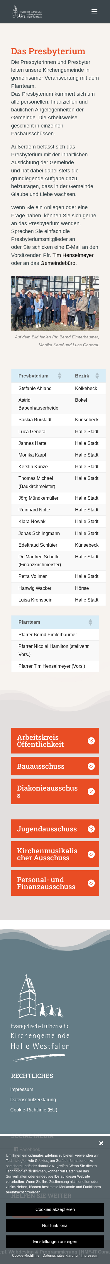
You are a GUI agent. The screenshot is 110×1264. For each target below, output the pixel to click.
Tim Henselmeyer (73, 255)
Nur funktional (55, 1225)
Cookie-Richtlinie (26, 1255)
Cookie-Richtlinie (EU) (33, 1109)
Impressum (89, 1255)
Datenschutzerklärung (60, 1255)
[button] (101, 1143)
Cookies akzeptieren (55, 1209)
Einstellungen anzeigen (55, 1241)
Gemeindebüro (57, 263)
